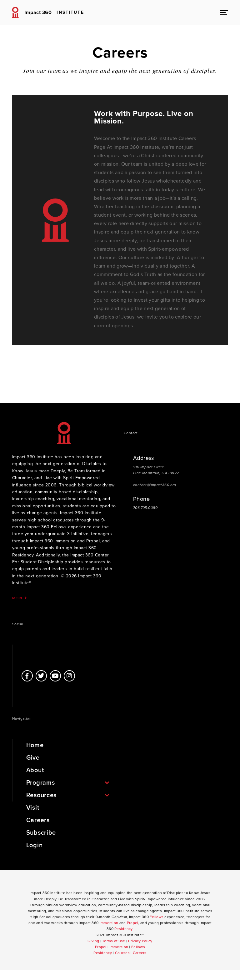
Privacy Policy (140, 941)
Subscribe (41, 833)
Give (33, 757)
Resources (41, 795)
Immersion (109, 923)
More (18, 598)
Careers (38, 820)
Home (35, 745)
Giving (93, 941)
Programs (40, 783)
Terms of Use (113, 941)
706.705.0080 (145, 507)
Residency (123, 929)
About (35, 770)
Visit (32, 808)
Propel (132, 923)
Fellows (156, 917)
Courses (122, 953)
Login (34, 845)
